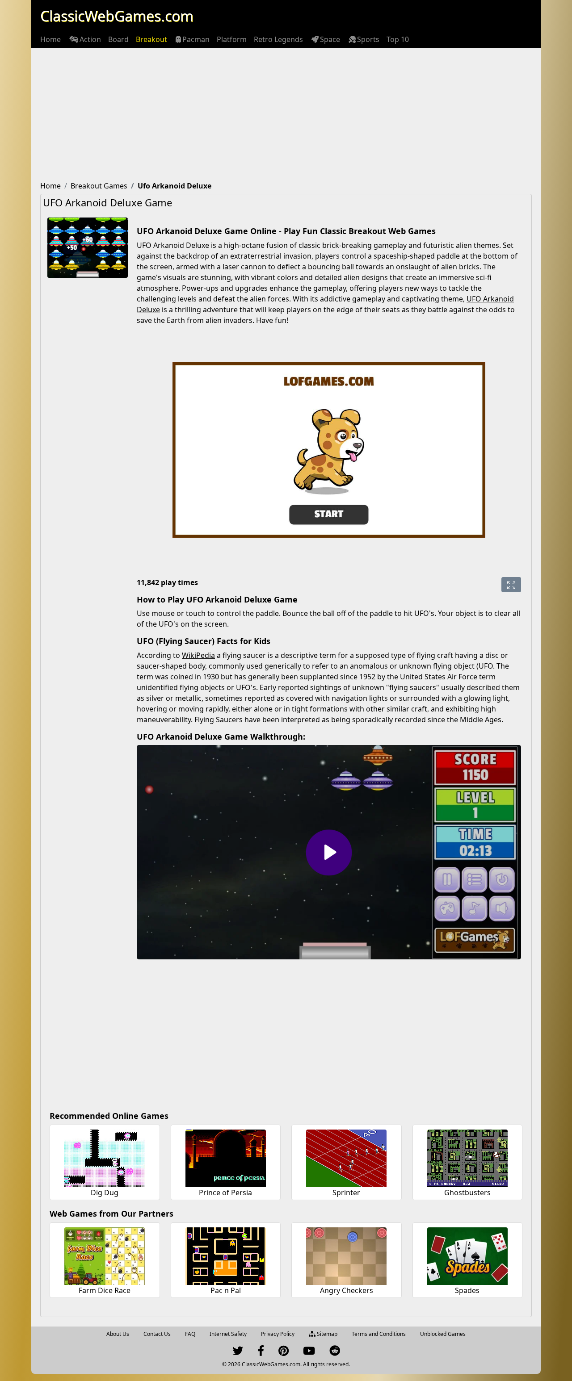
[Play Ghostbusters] (467, 1157)
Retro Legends (278, 39)
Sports (368, 39)
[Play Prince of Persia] (225, 1157)
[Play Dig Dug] (104, 1157)
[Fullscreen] (511, 584)
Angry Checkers (346, 1290)
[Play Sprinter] (346, 1157)
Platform (232, 39)
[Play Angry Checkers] (346, 1255)
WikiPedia (198, 655)
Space (330, 39)
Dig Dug (104, 1192)
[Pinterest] (283, 1352)
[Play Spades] (467, 1255)
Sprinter (346, 1192)
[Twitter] (237, 1352)
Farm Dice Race (104, 1290)
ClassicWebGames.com (116, 15)
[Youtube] (309, 1352)
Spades (467, 1290)
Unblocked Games (443, 1334)
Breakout (151, 39)
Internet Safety (228, 1334)
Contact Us (157, 1334)
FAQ (190, 1334)
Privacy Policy (277, 1334)
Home (50, 39)
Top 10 (398, 39)
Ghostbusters (467, 1192)
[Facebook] (260, 1352)
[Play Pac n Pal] (225, 1255)
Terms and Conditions (379, 1334)
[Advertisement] (286, 115)
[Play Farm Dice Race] (104, 1255)
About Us (117, 1334)
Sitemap (326, 1334)
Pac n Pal (225, 1290)
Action (90, 39)
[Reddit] (334, 1352)
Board (118, 39)
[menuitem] (50, 39)
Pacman (196, 39)
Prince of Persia (225, 1192)
